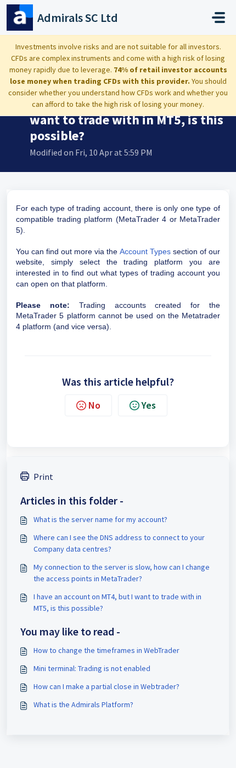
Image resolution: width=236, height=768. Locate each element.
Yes (149, 405)
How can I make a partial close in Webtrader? (106, 686)
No (94, 405)
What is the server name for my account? (100, 519)
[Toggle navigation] (218, 17)
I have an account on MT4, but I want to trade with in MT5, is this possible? (117, 602)
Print (43, 476)
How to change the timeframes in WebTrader (106, 650)
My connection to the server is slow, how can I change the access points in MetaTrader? (121, 572)
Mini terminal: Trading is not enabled (91, 668)
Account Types (145, 251)
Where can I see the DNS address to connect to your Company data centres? (119, 543)
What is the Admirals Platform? (83, 704)
